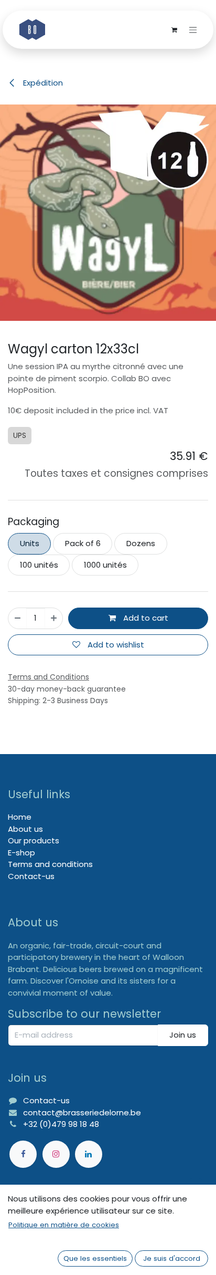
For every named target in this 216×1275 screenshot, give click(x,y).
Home (19, 816)
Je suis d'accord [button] (171, 1258)
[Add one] (54, 618)
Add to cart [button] (144, 617)
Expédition (42, 82)
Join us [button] (182, 1034)
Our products (33, 840)
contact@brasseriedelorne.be (82, 1112)
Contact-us (31, 876)
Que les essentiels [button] (95, 1258)
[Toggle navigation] (193, 29)
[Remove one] (17, 618)
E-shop (21, 852)
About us (25, 828)
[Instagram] (56, 1154)
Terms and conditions (50, 864)
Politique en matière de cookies (63, 1225)
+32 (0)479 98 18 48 (61, 1124)
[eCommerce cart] (174, 30)
